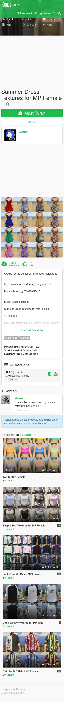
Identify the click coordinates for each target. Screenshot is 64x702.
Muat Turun (34, 113)
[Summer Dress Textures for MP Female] (32, 227)
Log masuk (31, 419)
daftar (47, 419)
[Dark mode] (54, 13)
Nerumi (24, 131)
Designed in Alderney (13, 689)
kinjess (19, 398)
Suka (31, 265)
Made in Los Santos (12, 692)
